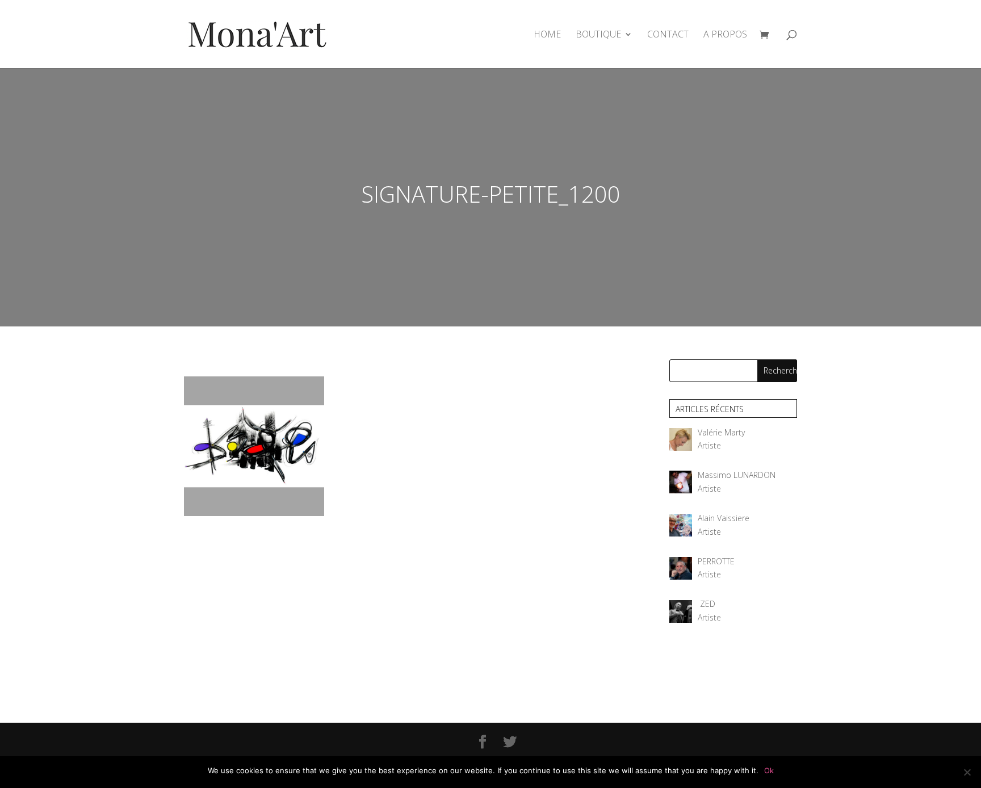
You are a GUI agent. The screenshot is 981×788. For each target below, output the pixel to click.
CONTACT (668, 35)
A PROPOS (725, 35)
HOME (547, 35)
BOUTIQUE (598, 35)
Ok (769, 770)
